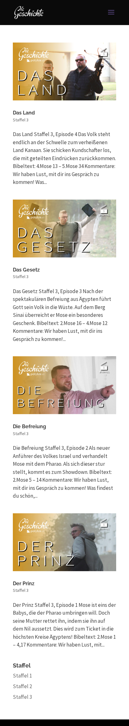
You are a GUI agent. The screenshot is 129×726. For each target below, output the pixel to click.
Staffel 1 (22, 675)
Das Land (24, 113)
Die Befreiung (29, 426)
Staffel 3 (20, 120)
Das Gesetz (26, 270)
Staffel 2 (22, 686)
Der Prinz (23, 583)
